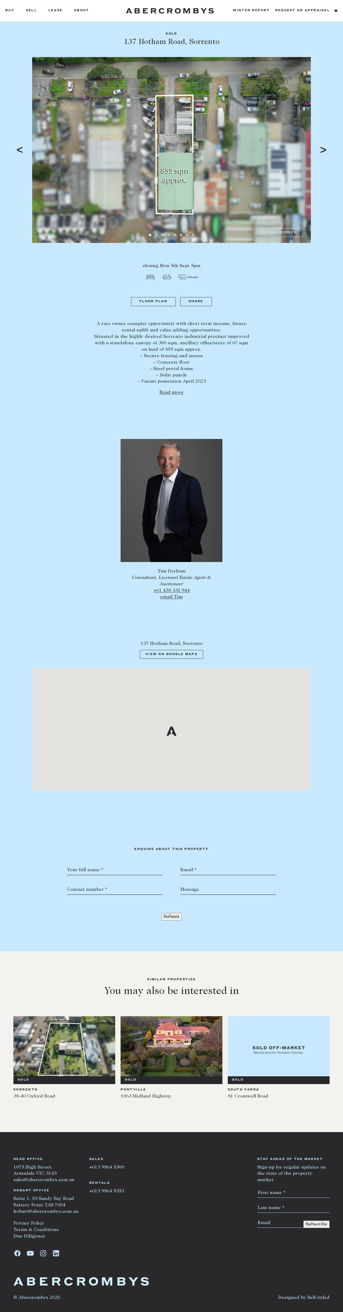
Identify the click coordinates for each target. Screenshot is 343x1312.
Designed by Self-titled (304, 1297)
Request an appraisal (302, 10)
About (81, 10)
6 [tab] (181, 235)
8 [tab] (193, 235)
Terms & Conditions (36, 1230)
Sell (31, 10)
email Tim (171, 597)
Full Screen (282, 232)
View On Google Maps (171, 654)
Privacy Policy (28, 1223)
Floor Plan (153, 301)
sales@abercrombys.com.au (43, 1180)
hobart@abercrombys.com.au (46, 1211)
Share (196, 301)
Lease (55, 10)
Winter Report (251, 10)
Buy (9, 10)
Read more (171, 392)
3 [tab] (162, 235)
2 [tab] (156, 235)
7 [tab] (187, 235)
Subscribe (316, 1224)
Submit (171, 916)
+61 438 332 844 (172, 590)
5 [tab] (175, 235)
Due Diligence (29, 1236)
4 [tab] (168, 235)
